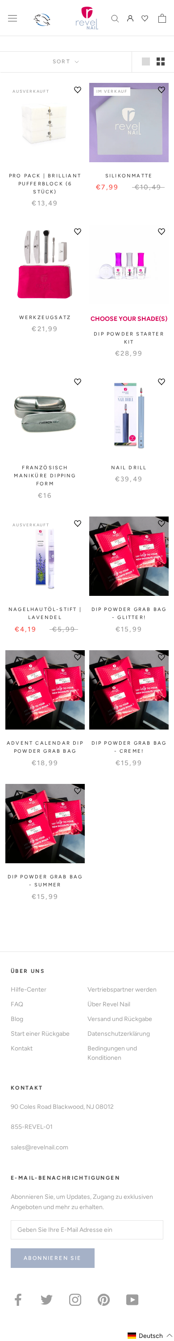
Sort (63, 61)
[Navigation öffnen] (12, 18)
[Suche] (115, 18)
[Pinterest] (103, 1299)
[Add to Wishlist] (77, 90)
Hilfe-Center (28, 989)
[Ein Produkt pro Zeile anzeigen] (146, 61)
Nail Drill (129, 468)
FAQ (17, 1004)
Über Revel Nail (108, 1004)
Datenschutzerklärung (118, 1034)
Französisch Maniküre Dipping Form (45, 476)
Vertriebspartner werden (122, 989)
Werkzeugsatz (45, 317)
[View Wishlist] (145, 18)
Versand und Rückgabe (119, 1019)
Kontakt (22, 1048)
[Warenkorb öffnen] (162, 18)
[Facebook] (18, 1299)
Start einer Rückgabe (40, 1034)
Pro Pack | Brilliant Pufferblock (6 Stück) (45, 184)
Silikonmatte (129, 176)
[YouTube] (132, 1299)
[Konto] (130, 18)
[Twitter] (46, 1299)
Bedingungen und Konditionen (112, 1053)
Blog (17, 1019)
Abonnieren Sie (53, 1258)
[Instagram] (75, 1299)
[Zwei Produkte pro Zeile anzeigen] (161, 61)
